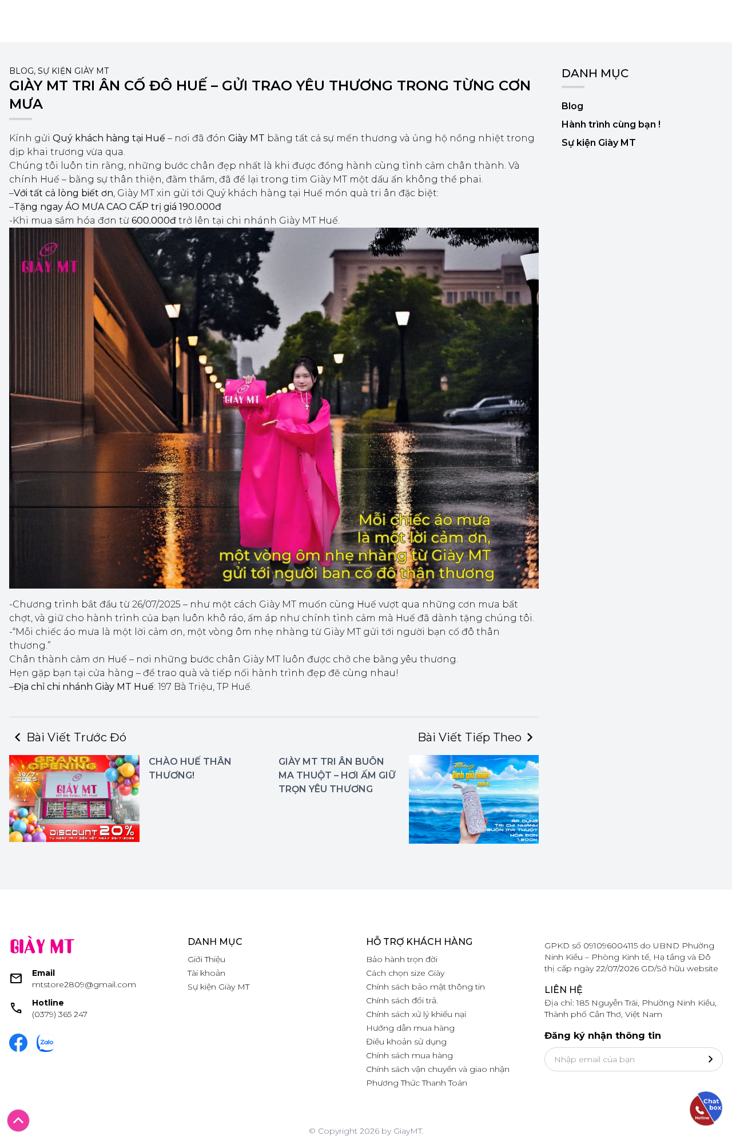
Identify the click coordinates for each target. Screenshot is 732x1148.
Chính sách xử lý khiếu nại (416, 1014)
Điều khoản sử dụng (406, 1041)
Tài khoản (206, 973)
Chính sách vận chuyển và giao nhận (438, 1069)
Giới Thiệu (206, 959)
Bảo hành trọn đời (401, 959)
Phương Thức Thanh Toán (416, 1083)
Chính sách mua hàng (409, 1055)
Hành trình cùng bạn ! (611, 124)
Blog (21, 71)
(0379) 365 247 (59, 1014)
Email (43, 973)
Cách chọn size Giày (405, 973)
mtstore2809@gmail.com (84, 984)
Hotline (48, 1003)
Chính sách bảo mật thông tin (425, 987)
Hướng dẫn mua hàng (410, 1028)
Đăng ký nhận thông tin (602, 1035)
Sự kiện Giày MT (73, 71)
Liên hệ (563, 989)
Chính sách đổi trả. (402, 1000)
